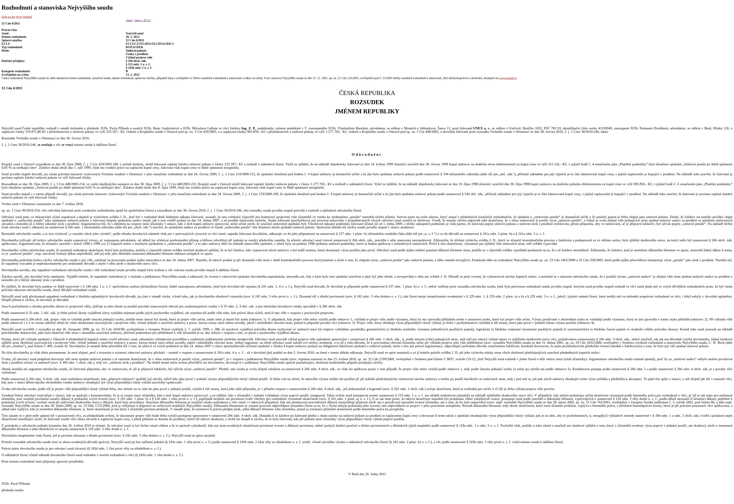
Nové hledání (24, 17)
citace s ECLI (142, 20)
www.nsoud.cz (507, 78)
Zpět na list (8, 17)
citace (129, 20)
